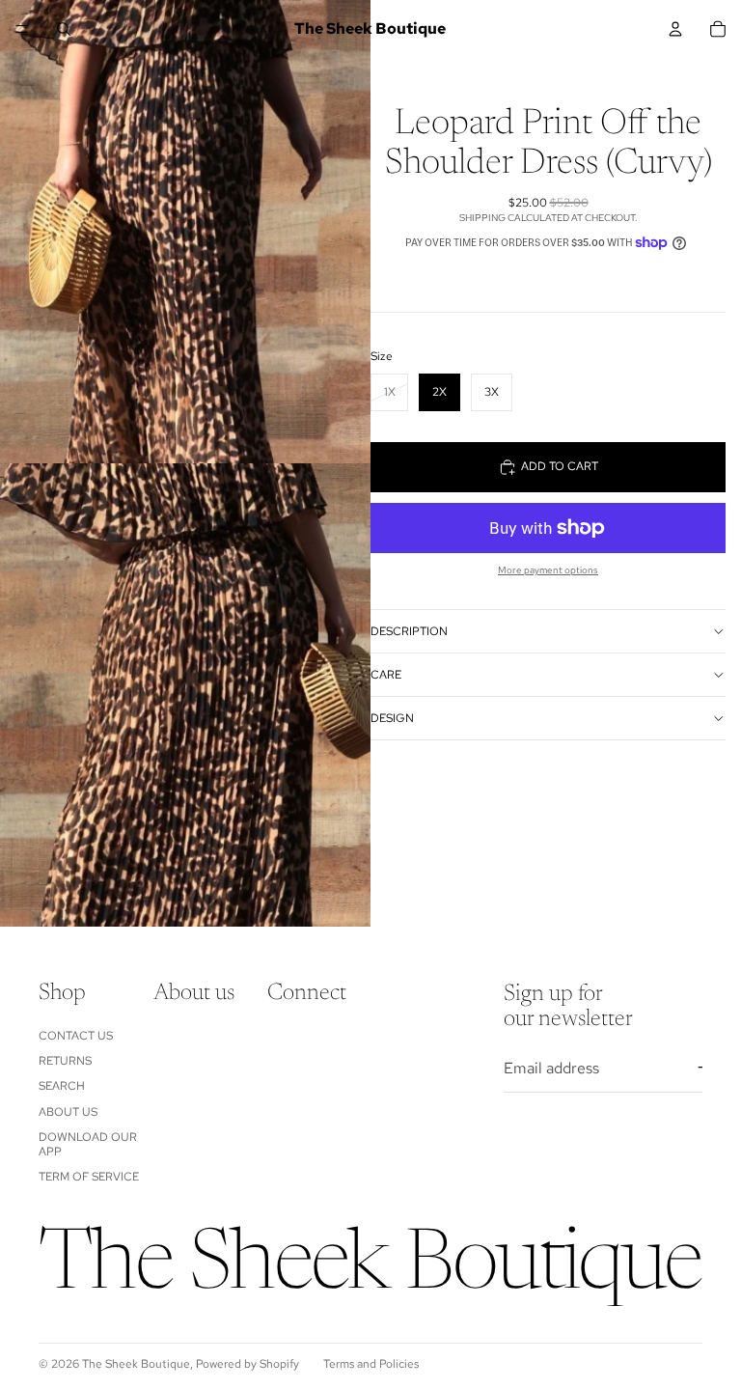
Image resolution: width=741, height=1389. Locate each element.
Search (62, 1086)
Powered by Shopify (247, 1364)
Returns (65, 1061)
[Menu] (22, 29)
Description (409, 631)
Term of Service (89, 1176)
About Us (68, 1112)
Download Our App (88, 1143)
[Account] (675, 29)
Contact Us (76, 1035)
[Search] (63, 29)
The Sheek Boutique (136, 1364)
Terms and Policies (371, 1364)
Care (385, 674)
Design (392, 718)
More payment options (548, 570)
